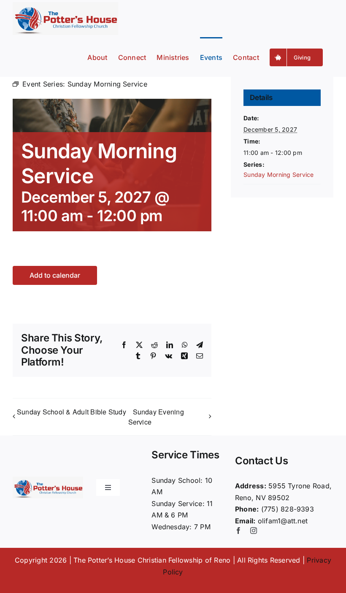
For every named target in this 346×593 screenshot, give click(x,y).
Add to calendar (55, 275)
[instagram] (253, 530)
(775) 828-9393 (287, 509)
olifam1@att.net (283, 521)
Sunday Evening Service (156, 417)
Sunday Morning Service (278, 174)
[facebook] (238, 530)
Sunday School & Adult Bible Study (71, 412)
